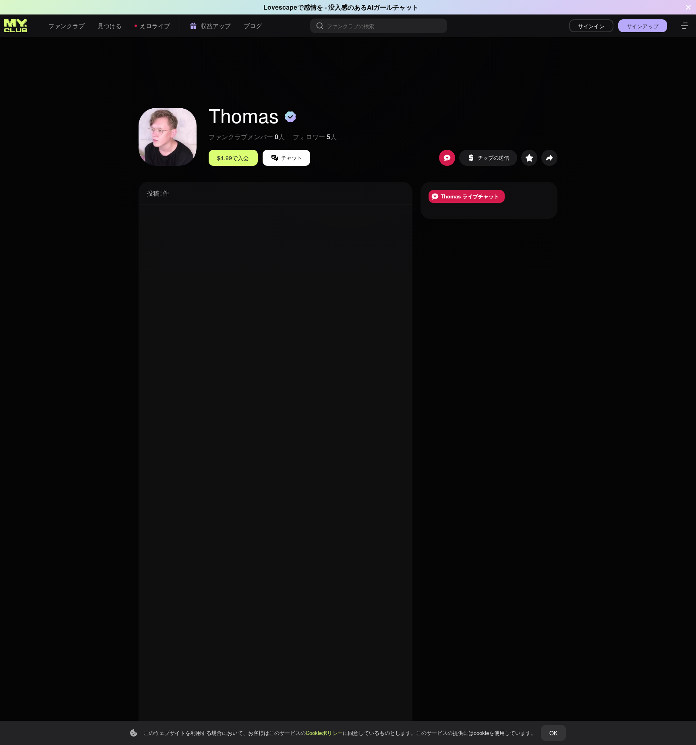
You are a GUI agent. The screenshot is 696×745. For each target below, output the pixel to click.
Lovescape (280, 7)
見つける (109, 25)
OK (553, 733)
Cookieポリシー (324, 733)
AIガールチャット (392, 7)
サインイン (591, 26)
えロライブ (155, 25)
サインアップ (643, 26)
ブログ (253, 25)
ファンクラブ (66, 25)
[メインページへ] (15, 25)
